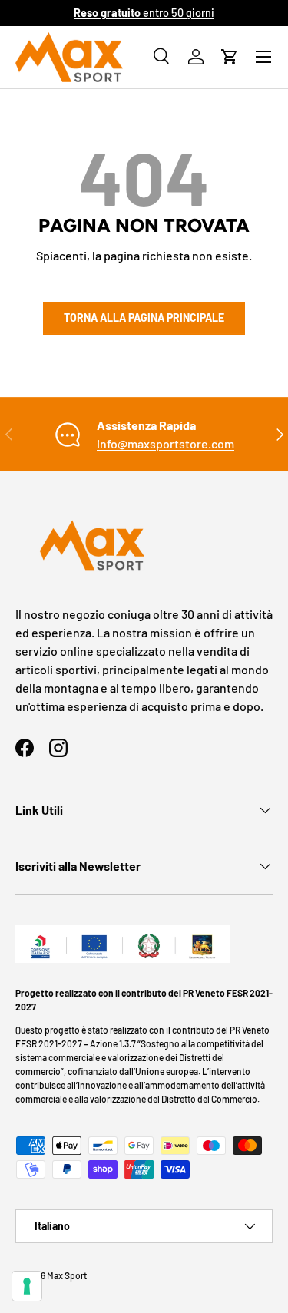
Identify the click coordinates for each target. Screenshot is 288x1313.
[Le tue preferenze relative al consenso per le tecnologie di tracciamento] (26, 1286)
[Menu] (263, 57)
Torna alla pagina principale (144, 317)
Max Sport (67, 1275)
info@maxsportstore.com (165, 443)
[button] (230, 57)
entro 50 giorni (144, 12)
